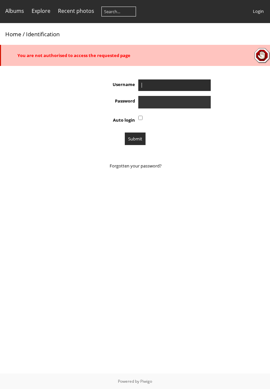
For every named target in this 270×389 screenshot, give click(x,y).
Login (258, 11)
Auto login (124, 120)
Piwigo (146, 381)
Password (125, 101)
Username (124, 84)
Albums (14, 11)
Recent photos (76, 11)
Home (13, 34)
